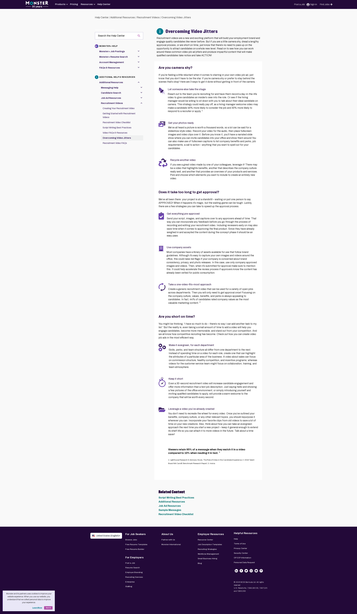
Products (60, 4)
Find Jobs (325, 4)
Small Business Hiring (207, 558)
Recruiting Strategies (207, 549)
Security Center (241, 553)
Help (236, 539)
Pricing (74, 4)
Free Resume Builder (134, 549)
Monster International (171, 544)
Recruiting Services (134, 577)
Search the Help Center (104, 30)
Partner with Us (168, 540)
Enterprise (130, 582)
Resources (87, 4)
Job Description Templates (210, 544)
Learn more (37, 608)
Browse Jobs (131, 540)
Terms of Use (240, 544)
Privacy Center (240, 548)
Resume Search (132, 568)
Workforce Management (208, 554)
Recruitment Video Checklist (176, 514)
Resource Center (205, 540)
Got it (48, 608)
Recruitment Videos (148, 17)
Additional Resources (122, 17)
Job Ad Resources (170, 505)
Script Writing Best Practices (176, 497)
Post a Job (299, 4)
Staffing (128, 586)
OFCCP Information (242, 558)
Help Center (103, 4)
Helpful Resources (245, 533)
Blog (200, 563)
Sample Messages (170, 510)
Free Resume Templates (136, 544)
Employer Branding (134, 572)
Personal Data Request (244, 562)
